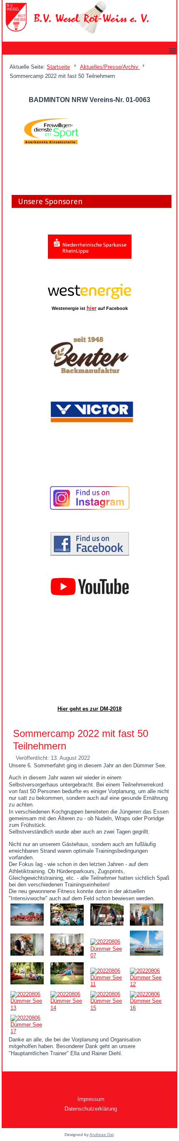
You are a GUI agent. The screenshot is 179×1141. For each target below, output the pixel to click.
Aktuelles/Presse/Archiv (110, 67)
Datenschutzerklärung (91, 1109)
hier (92, 308)
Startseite (58, 67)
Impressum (90, 1099)
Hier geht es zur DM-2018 (89, 709)
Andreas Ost (102, 1134)
